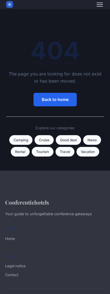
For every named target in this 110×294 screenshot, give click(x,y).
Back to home (55, 99)
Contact (11, 275)
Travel (65, 152)
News (92, 140)
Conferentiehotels (27, 202)
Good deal (68, 140)
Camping (21, 140)
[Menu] (100, 5)
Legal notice (15, 266)
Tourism (42, 152)
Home (10, 238)
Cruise (44, 140)
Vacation (88, 152)
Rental (20, 152)
